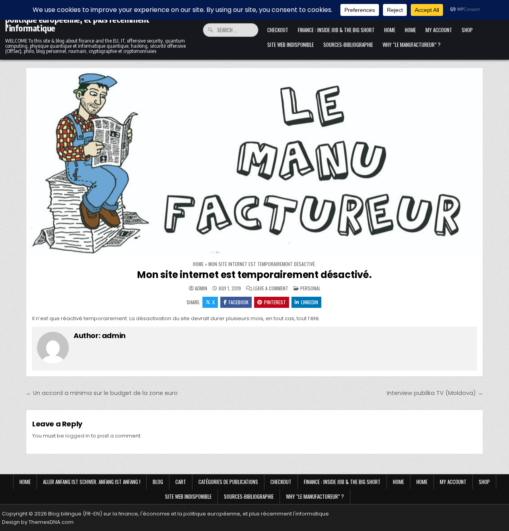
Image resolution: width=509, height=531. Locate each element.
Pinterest (275, 302)
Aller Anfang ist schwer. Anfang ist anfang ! (91, 482)
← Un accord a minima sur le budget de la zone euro (102, 393)
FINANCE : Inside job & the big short (336, 30)
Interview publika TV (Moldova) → (435, 393)
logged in (77, 436)
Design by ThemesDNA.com (38, 522)
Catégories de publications (228, 482)
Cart (180, 482)
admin (201, 288)
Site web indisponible (290, 45)
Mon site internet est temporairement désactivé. (254, 274)
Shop (467, 30)
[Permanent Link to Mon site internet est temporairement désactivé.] (254, 162)
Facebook (239, 302)
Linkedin (309, 302)
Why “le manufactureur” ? (412, 45)
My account (438, 30)
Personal (310, 288)
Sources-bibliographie (348, 45)
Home (389, 30)
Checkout (277, 30)
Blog (158, 482)
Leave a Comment (270, 288)
